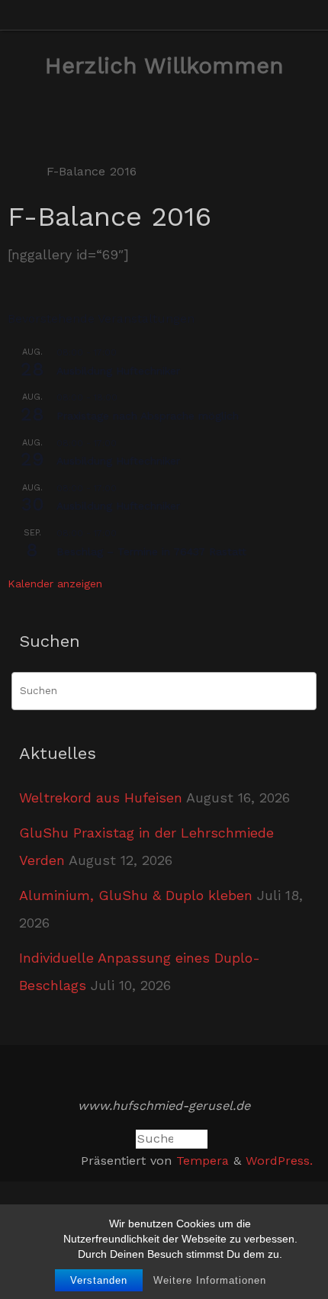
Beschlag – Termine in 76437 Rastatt (151, 551)
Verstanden (98, 1280)
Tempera (202, 1160)
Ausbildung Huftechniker (118, 371)
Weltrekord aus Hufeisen (100, 797)
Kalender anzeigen (55, 583)
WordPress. (279, 1160)
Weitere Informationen (209, 1280)
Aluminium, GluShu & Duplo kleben (135, 895)
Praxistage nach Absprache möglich (147, 416)
